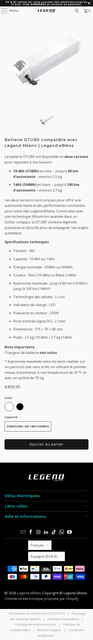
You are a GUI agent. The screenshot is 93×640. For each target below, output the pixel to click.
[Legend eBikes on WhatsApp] (62, 532)
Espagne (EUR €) (43, 556)
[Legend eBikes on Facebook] (31, 532)
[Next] (85, 63)
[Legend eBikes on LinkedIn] (46, 532)
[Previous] (7, 63)
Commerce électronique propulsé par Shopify (41, 598)
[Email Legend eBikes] (23, 532)
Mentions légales (49, 630)
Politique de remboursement (35, 624)
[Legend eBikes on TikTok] (54, 532)
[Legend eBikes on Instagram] (38, 532)
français (37, 545)
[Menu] (2, 10)
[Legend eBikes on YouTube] (69, 532)
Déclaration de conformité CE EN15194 (37, 613)
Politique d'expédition (63, 619)
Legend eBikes (29, 593)
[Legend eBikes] (46, 10)
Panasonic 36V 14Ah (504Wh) (28, 426)
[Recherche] (77, 10)
